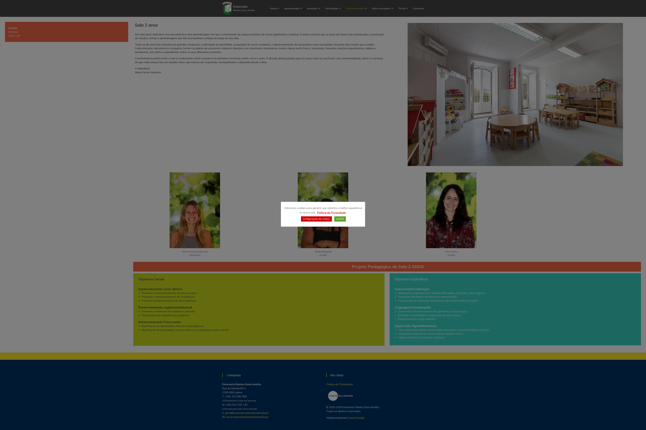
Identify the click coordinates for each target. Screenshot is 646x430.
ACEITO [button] (340, 219)
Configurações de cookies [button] (316, 219)
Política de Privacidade (331, 212)
